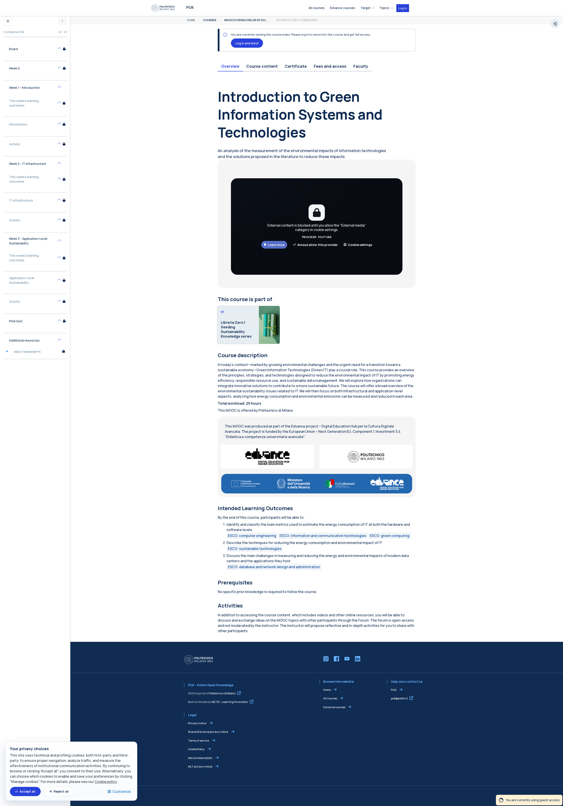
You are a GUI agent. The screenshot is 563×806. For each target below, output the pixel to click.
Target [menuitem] (365, 8)
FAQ (394, 690)
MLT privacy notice (200, 766)
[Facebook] (336, 658)
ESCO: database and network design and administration (274, 566)
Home (327, 690)
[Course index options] (62, 20)
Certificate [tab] (296, 66)
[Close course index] (8, 21)
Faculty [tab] (360, 66)
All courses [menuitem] (317, 8)
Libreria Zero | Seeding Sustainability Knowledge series (236, 329)
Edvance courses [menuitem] (342, 8)
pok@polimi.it (399, 698)
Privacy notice (197, 723)
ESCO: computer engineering (252, 535)
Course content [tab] (262, 66)
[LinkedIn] (357, 658)
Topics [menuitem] (384, 8)
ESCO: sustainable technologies (255, 548)
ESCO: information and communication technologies (323, 535)
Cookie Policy (196, 749)
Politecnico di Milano (222, 693)
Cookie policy (106, 781)
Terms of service (198, 740)
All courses (330, 698)
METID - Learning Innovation (229, 702)
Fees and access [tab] (330, 66)
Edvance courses (334, 707)
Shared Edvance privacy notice (208, 732)
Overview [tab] (230, 66)
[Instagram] (326, 658)
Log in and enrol (247, 43)
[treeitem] (35, 51)
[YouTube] (347, 658)
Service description (200, 758)
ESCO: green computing (389, 535)
